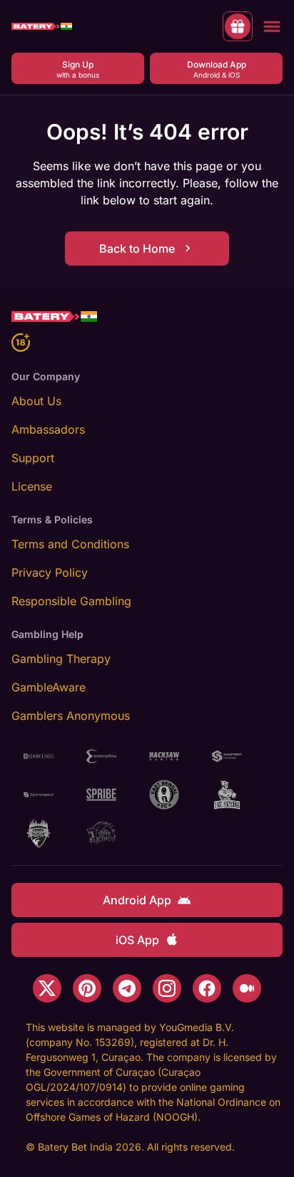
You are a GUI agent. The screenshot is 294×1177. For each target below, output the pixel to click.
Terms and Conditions (70, 544)
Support (32, 458)
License (31, 486)
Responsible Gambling (71, 601)
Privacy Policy (49, 572)
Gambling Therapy (61, 659)
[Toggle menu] (272, 26)
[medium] (247, 988)
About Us (36, 401)
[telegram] (127, 988)
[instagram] (167, 988)
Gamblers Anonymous (70, 715)
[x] (47, 988)
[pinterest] (87, 988)
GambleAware (48, 687)
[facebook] (207, 988)
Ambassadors (48, 429)
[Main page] (41, 27)
